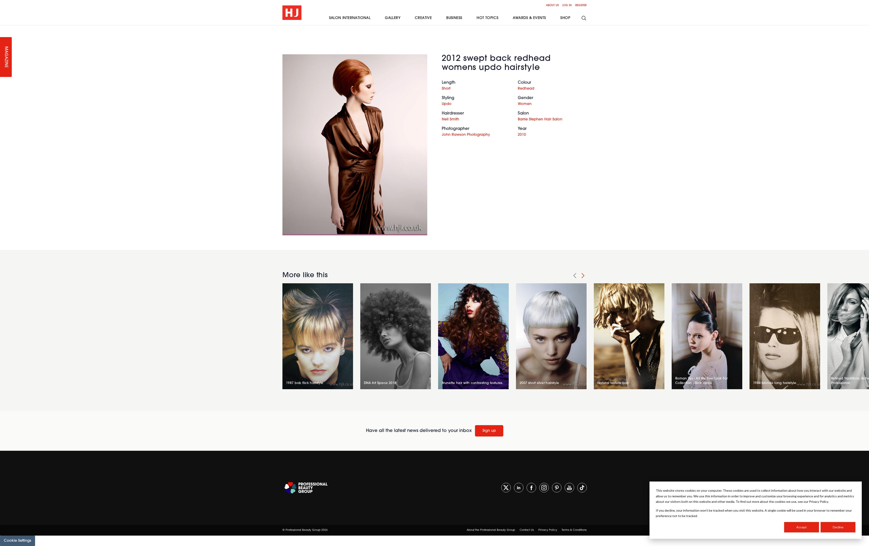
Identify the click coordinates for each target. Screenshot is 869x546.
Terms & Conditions (574, 530)
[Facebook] (531, 487)
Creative (423, 18)
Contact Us (527, 530)
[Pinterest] (556, 487)
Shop (565, 18)
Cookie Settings (17, 541)
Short (446, 89)
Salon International (350, 18)
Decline (838, 527)
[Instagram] (544, 487)
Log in (567, 5)
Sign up (489, 431)
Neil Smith (450, 119)
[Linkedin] (518, 487)
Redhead (526, 89)
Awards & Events (529, 18)
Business (454, 18)
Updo (446, 104)
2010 (522, 135)
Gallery (392, 18)
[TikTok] (582, 487)
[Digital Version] (3, 28)
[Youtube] (569, 487)
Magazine (6, 57)
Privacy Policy (547, 530)
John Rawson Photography (466, 135)
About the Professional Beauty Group (491, 530)
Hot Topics (487, 18)
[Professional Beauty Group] (305, 488)
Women (525, 104)
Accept (801, 527)
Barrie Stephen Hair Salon (540, 119)
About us (552, 5)
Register (581, 5)
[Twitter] (506, 487)
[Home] (291, 12)
